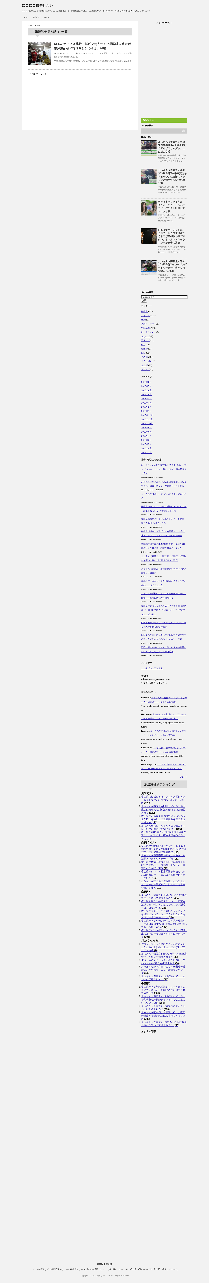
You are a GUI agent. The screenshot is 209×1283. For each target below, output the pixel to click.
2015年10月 (147, 423)
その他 (144, 357)
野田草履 (145, 328)
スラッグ (145, 369)
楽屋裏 (67, 57)
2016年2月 (146, 407)
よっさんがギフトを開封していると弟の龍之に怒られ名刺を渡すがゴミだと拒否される (163, 809)
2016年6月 (146, 390)
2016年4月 (146, 398)
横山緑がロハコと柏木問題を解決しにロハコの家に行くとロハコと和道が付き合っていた (163, 874)
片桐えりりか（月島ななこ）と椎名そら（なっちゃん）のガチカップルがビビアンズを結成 (163, 947)
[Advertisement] (53, 97)
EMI (143, 344)
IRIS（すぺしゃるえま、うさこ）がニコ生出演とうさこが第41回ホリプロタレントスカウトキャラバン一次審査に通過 (171, 236)
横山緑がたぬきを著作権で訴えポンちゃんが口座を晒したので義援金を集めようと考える (163, 819)
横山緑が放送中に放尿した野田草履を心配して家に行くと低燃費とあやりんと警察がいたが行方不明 (163, 865)
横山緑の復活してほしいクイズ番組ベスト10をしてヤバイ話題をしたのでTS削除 (163, 799)
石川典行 (145, 340)
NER (80, 53)
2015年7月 (146, 436)
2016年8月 (146, 382)
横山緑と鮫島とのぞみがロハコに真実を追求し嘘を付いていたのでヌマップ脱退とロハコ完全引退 (163, 904)
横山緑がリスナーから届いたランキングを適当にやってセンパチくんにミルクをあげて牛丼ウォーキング (163, 914)
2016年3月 (146, 403)
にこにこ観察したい (37, 5)
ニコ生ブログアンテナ (152, 668)
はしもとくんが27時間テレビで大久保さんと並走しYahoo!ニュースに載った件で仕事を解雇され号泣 (164, 469)
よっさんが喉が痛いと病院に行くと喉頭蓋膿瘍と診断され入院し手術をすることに (163, 1015)
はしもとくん (147, 332)
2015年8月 (146, 432)
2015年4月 (146, 448)
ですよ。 (91, 53)
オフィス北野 (101, 53)
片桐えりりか (147, 324)
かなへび (145, 336)
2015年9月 (146, 427)
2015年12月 (147, 415)
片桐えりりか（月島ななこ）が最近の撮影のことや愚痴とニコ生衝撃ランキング (163, 969)
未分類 (144, 365)
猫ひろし (74, 57)
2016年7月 (146, 386)
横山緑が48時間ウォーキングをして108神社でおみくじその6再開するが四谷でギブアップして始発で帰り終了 (164, 849)
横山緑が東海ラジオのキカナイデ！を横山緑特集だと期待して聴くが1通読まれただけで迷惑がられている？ (163, 610)
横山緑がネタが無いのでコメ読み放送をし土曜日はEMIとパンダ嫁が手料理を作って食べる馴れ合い (164, 923)
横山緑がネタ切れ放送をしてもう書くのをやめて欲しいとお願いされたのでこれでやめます (163, 989)
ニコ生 (111, 53)
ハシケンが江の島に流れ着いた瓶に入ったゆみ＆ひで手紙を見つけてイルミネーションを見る (163, 884)
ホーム (27, 17)
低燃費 (144, 348)
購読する (149, 120)
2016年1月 (146, 411)
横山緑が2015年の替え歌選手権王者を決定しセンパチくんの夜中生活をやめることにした (163, 835)
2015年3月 (146, 452)
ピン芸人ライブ (120, 53)
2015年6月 (146, 440)
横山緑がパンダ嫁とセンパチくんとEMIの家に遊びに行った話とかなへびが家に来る (164, 933)
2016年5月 (146, 394)
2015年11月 (147, 419)
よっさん (46, 17)
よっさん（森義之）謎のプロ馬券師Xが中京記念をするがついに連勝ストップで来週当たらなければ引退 (172, 176)
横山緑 (36, 17)
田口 (143, 353)
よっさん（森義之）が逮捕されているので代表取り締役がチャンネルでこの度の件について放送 (163, 999)
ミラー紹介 (146, 361)
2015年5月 (146, 444)
